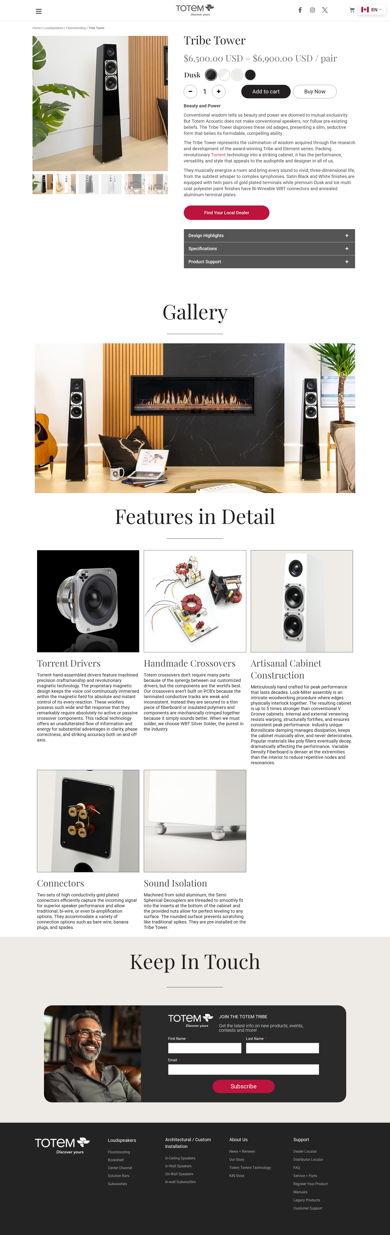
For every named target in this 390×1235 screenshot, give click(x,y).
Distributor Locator (308, 1159)
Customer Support (307, 1208)
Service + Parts (305, 1176)
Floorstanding (76, 28)
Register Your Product (310, 1184)
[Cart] (352, 9)
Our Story (236, 1159)
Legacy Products (306, 1200)
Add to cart (266, 91)
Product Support (204, 261)
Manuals (300, 1192)
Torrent (218, 154)
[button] (269, 235)
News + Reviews (242, 1151)
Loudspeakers (53, 28)
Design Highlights (206, 235)
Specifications (202, 248)
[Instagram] (312, 10)
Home (36, 28)
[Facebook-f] (300, 10)
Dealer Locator (305, 1151)
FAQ (296, 1168)
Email (173, 1060)
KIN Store (236, 1176)
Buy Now (314, 91)
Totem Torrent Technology (250, 1168)
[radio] (224, 75)
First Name (177, 1039)
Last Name (255, 1039)
